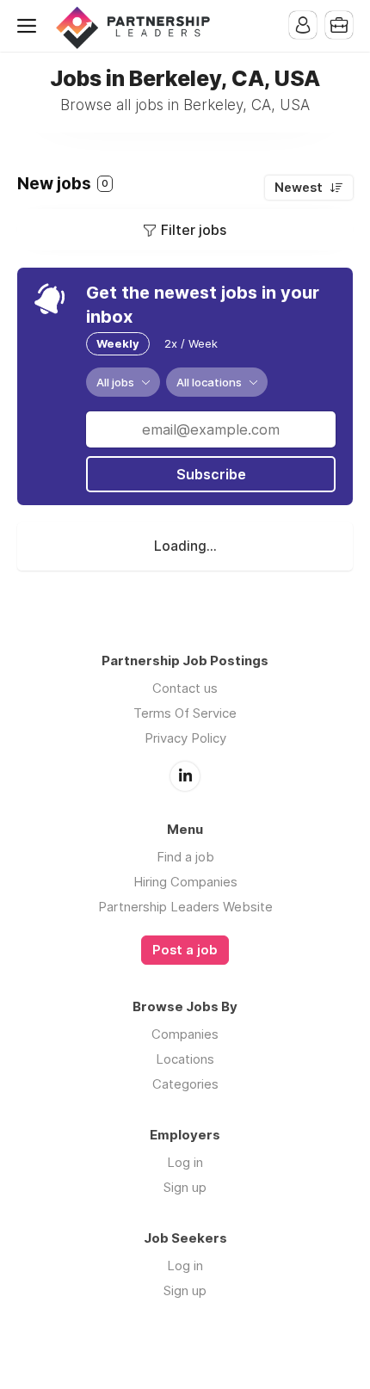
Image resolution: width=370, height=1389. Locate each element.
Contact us (185, 688)
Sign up (185, 1187)
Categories (185, 1084)
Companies (185, 1034)
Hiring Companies (185, 882)
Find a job (185, 857)
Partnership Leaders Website (185, 906)
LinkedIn (185, 776)
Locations (185, 1059)
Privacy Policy (185, 738)
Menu (30, 26)
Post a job (185, 950)
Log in (185, 1162)
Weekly (117, 343)
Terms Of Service (185, 713)
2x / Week (191, 343)
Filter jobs (193, 229)
